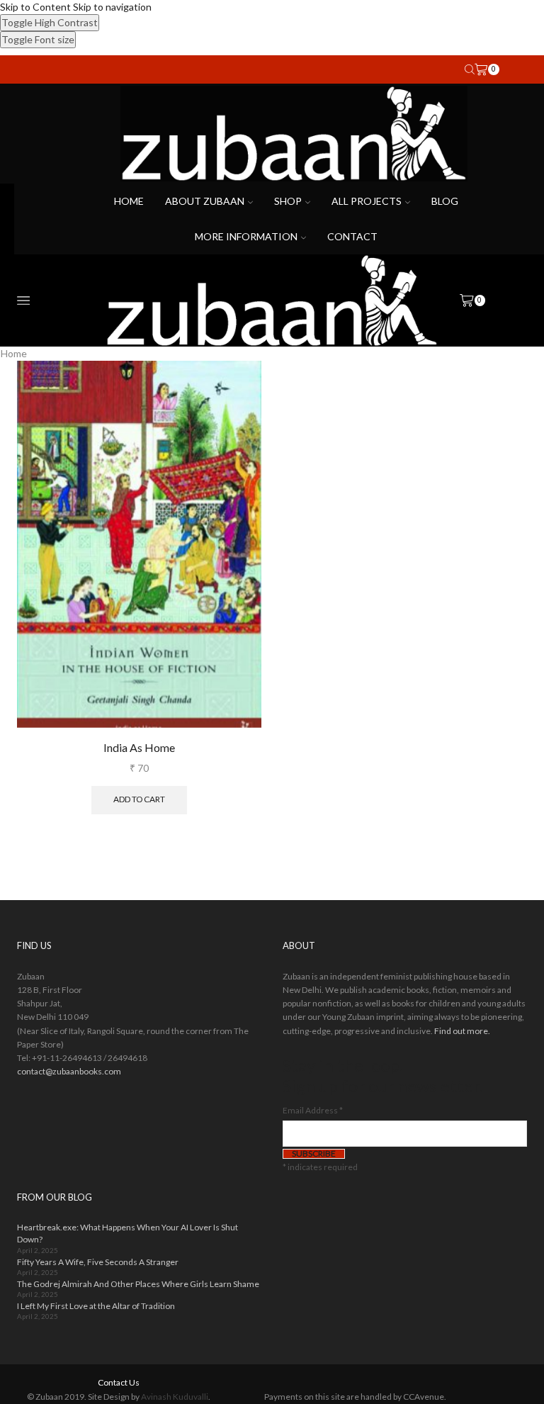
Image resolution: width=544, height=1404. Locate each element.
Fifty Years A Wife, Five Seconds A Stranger (97, 1262)
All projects (367, 201)
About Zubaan (204, 201)
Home (129, 201)
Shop (288, 201)
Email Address (313, 1110)
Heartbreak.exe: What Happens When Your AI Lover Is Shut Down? (127, 1233)
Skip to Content (35, 7)
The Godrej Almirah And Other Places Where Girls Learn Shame (138, 1284)
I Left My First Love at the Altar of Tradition (96, 1306)
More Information (246, 236)
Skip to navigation (112, 7)
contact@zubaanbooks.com (69, 1071)
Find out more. (462, 1031)
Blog (444, 201)
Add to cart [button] (139, 799)
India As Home (139, 747)
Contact (352, 236)
